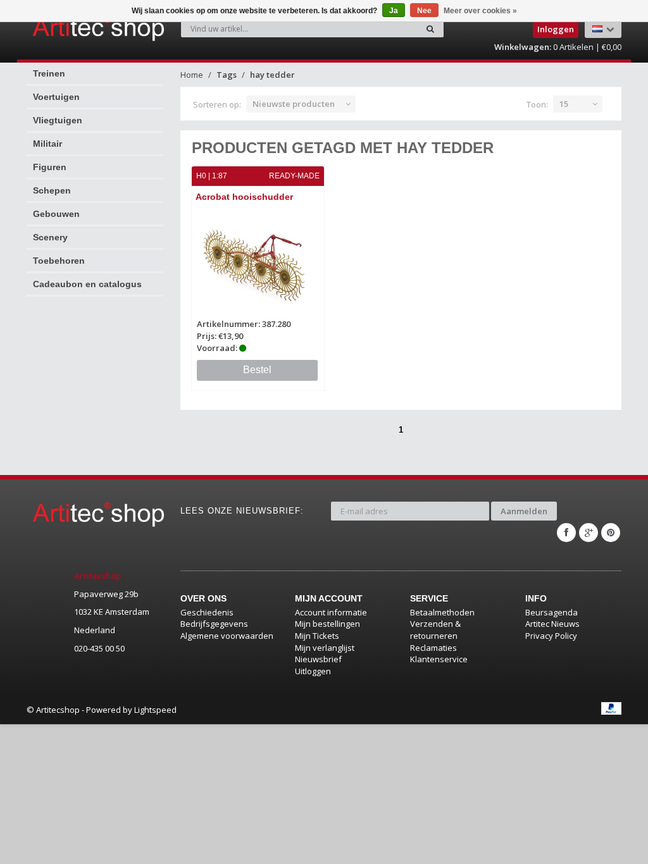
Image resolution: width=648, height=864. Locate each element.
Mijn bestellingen (327, 623)
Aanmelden (524, 511)
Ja (393, 10)
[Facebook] (566, 532)
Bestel (257, 369)
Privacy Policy (551, 635)
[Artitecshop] (64, 28)
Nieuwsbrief (318, 659)
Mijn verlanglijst (324, 647)
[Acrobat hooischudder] (258, 262)
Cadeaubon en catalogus (87, 284)
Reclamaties (433, 647)
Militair (47, 144)
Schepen (52, 190)
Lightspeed (155, 709)
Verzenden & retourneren (435, 629)
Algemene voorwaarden (226, 635)
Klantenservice (439, 659)
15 (563, 103)
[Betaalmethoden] (611, 708)
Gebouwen (56, 214)
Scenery (50, 237)
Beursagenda (551, 612)
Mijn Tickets (317, 635)
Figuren (49, 167)
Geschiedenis (207, 612)
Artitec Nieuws (552, 623)
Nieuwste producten (293, 103)
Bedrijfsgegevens (214, 623)
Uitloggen (313, 671)
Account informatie (331, 612)
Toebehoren (59, 261)
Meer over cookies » (480, 10)
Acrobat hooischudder (244, 197)
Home (191, 74)
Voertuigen (56, 97)
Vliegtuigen (57, 120)
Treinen (49, 73)
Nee (424, 10)
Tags (226, 74)
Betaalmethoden (442, 612)
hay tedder (272, 74)
